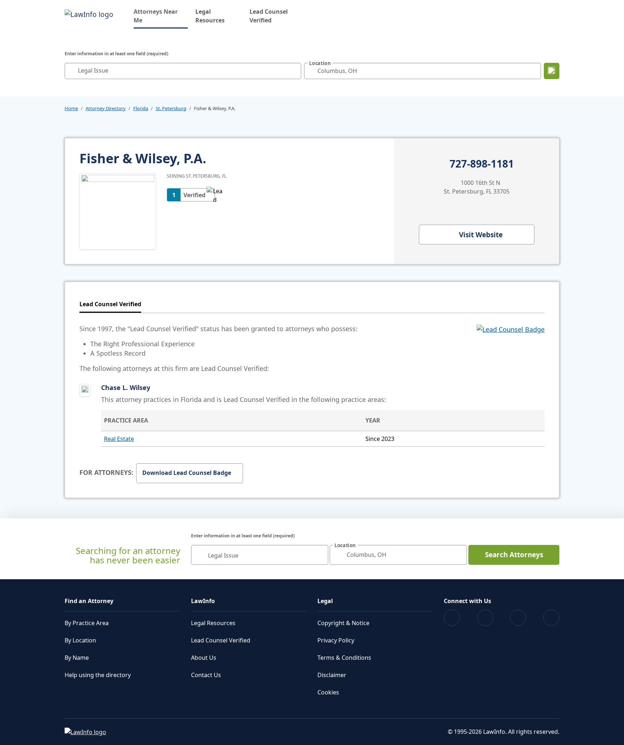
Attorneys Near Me (161, 16)
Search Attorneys (514, 554)
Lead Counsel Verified (269, 16)
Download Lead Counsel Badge (186, 473)
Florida (140, 108)
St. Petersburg (171, 108)
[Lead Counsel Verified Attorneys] (511, 348)
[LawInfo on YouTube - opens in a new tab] (518, 618)
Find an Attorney (89, 601)
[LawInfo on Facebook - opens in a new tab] (452, 618)
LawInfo (203, 601)
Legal (325, 601)
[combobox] (183, 71)
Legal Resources (210, 16)
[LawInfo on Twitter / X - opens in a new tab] (485, 618)
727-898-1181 (482, 164)
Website (481, 234)
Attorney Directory (106, 108)
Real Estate (119, 439)
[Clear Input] (294, 70)
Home (71, 108)
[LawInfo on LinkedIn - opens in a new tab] (551, 618)
